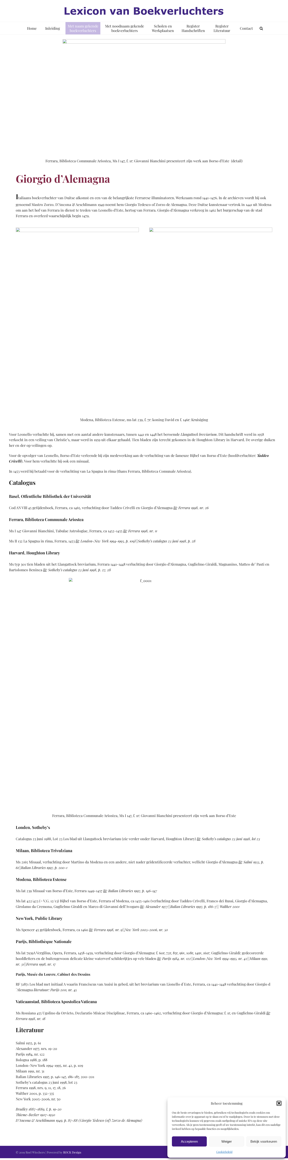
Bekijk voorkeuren (263, 1141)
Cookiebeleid (224, 1151)
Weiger (226, 1141)
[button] (279, 1103)
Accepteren (189, 1141)
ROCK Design (72, 1152)
